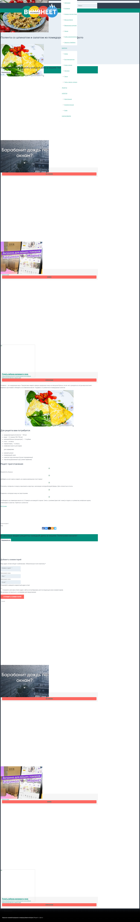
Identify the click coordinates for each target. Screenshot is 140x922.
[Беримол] (21, 798)
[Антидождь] (25, 697)
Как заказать (49, 698)
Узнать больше (49, 904)
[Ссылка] (39, 17)
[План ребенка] (18, 901)
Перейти (49, 801)
